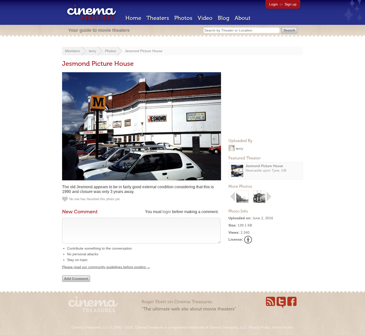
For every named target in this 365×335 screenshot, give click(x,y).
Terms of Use (282, 327)
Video (205, 18)
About (243, 18)
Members (72, 51)
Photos (183, 18)
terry (92, 51)
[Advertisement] (265, 103)
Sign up (290, 4)
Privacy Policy (259, 327)
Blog (223, 18)
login (166, 212)
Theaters (157, 18)
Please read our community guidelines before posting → (106, 267)
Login (273, 4)
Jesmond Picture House (143, 51)
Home (133, 18)
